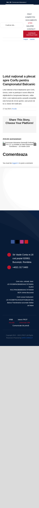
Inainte (32, 39)
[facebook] (13, 242)
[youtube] (26, 242)
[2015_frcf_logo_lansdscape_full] (19, 223)
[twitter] (17, 242)
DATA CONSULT (27, 338)
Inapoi (25, 39)
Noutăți (14, 109)
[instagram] (22, 242)
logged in (15, 163)
